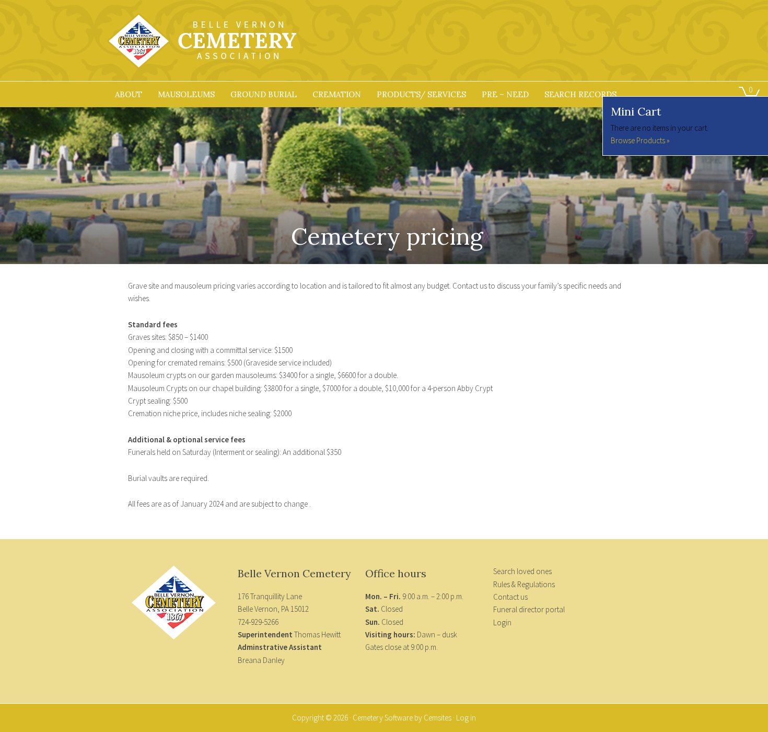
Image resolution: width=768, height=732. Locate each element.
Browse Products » (640, 140)
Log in (466, 718)
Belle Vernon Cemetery (211, 47)
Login (502, 622)
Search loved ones (522, 571)
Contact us (510, 597)
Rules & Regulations (524, 584)
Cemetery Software (383, 718)
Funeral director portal (529, 609)
